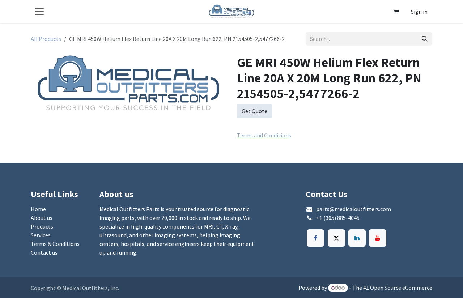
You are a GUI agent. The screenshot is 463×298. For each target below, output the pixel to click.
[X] (336, 238)
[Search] (424, 39)
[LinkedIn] (357, 238)
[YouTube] (377, 238)
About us (41, 217)
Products (42, 226)
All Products (46, 38)
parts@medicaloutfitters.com (353, 209)
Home (38, 209)
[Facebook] (315, 238)
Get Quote (254, 111)
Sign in (419, 11)
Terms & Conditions (55, 243)
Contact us (44, 252)
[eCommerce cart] (395, 11)
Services (41, 235)
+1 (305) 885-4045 (338, 217)
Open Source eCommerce (401, 287)
